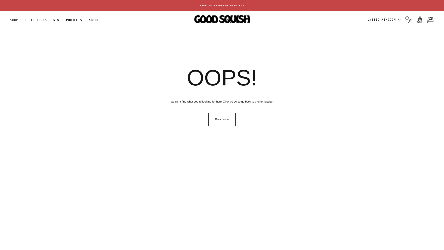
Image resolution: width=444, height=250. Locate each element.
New (56, 20)
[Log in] (419, 19)
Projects (74, 20)
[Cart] (430, 19)
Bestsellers (36, 20)
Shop (14, 20)
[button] (408, 19)
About (94, 20)
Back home (222, 119)
